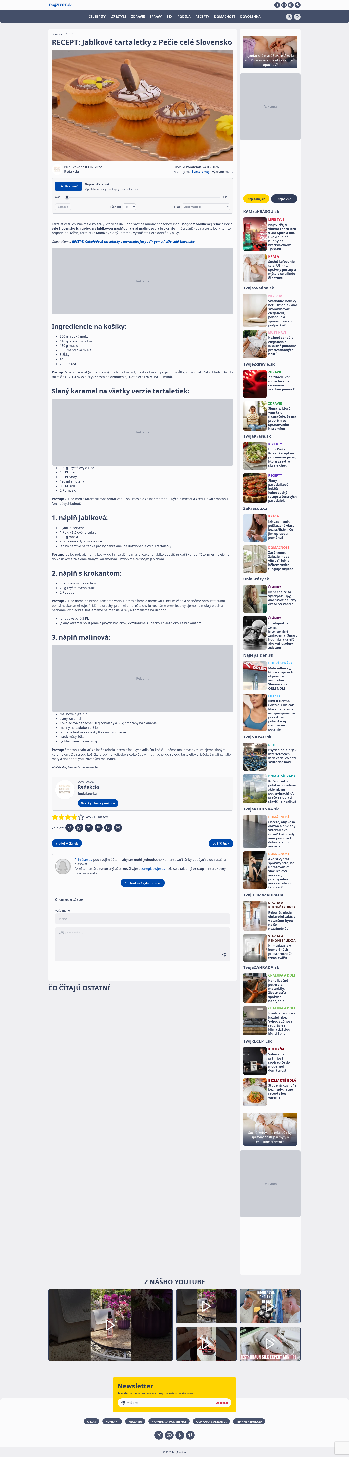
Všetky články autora (98, 803)
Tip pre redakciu (249, 1421)
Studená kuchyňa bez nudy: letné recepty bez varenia (282, 1091)
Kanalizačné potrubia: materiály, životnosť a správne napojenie (278, 991)
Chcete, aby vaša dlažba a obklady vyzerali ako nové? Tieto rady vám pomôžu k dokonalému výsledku (281, 834)
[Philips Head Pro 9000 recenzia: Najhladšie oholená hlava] (270, 1306)
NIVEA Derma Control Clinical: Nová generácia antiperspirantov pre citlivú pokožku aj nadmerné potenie (282, 715)
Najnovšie (284, 199)
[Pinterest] (298, 5)
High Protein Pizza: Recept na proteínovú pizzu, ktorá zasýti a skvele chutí (282, 457)
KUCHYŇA (276, 1049)
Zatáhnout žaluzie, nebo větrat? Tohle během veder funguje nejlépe (280, 561)
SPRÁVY (156, 16)
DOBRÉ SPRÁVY (280, 663)
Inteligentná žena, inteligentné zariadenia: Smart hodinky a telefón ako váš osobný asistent (282, 635)
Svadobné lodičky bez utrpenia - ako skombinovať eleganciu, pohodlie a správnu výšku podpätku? (282, 313)
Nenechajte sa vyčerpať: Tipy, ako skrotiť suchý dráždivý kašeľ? (282, 598)
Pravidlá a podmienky (169, 1421)
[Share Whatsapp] (79, 828)
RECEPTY (202, 16)
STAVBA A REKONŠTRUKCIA (282, 905)
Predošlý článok (67, 843)
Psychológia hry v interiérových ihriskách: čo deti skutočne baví (282, 756)
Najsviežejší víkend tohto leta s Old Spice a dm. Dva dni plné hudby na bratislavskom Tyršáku (282, 237)
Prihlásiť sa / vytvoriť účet (143, 883)
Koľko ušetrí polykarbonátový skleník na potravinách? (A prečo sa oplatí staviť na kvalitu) (282, 791)
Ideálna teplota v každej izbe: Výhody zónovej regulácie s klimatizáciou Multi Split (282, 1023)
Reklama (135, 1421)
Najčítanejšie (256, 199)
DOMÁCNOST (278, 547)
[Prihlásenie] (289, 17)
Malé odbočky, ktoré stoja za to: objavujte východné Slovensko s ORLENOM (281, 678)
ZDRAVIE (138, 16)
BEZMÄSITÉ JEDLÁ (282, 1080)
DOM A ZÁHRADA (282, 776)
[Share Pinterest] (99, 828)
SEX (169, 16)
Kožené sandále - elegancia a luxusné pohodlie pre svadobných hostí (282, 346)
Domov (56, 34)
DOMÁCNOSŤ (224, 16)
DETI (271, 745)
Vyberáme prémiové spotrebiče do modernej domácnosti (279, 1062)
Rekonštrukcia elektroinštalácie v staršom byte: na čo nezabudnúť (281, 920)
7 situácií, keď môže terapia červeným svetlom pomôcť (281, 383)
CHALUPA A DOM (281, 975)
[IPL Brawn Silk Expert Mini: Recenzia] (270, 1344)
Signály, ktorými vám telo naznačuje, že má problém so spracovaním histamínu (282, 418)
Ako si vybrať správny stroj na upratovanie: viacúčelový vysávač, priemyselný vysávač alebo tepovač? (281, 873)
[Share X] (89, 828)
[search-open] (297, 17)
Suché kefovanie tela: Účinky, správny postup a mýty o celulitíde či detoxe (282, 270)
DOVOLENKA (250, 16)
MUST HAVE (277, 332)
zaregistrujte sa (153, 868)
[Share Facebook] (69, 828)
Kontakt (112, 1421)
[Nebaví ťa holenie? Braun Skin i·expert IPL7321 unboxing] (206, 1344)
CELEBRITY (97, 16)
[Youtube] (284, 5)
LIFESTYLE (118, 16)
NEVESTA (275, 296)
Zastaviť (63, 207)
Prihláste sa (83, 859)
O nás (91, 1421)
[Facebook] (277, 5)
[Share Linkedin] (108, 828)
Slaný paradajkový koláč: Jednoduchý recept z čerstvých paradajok (282, 490)
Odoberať (222, 1403)
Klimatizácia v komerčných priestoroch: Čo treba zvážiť (280, 952)
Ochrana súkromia (211, 1421)
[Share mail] (118, 828)
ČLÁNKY (274, 587)
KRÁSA (273, 256)
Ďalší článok (221, 843)
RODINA (184, 16)
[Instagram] (291, 5)
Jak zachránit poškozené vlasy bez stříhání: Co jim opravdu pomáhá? (281, 529)
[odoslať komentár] (224, 955)
